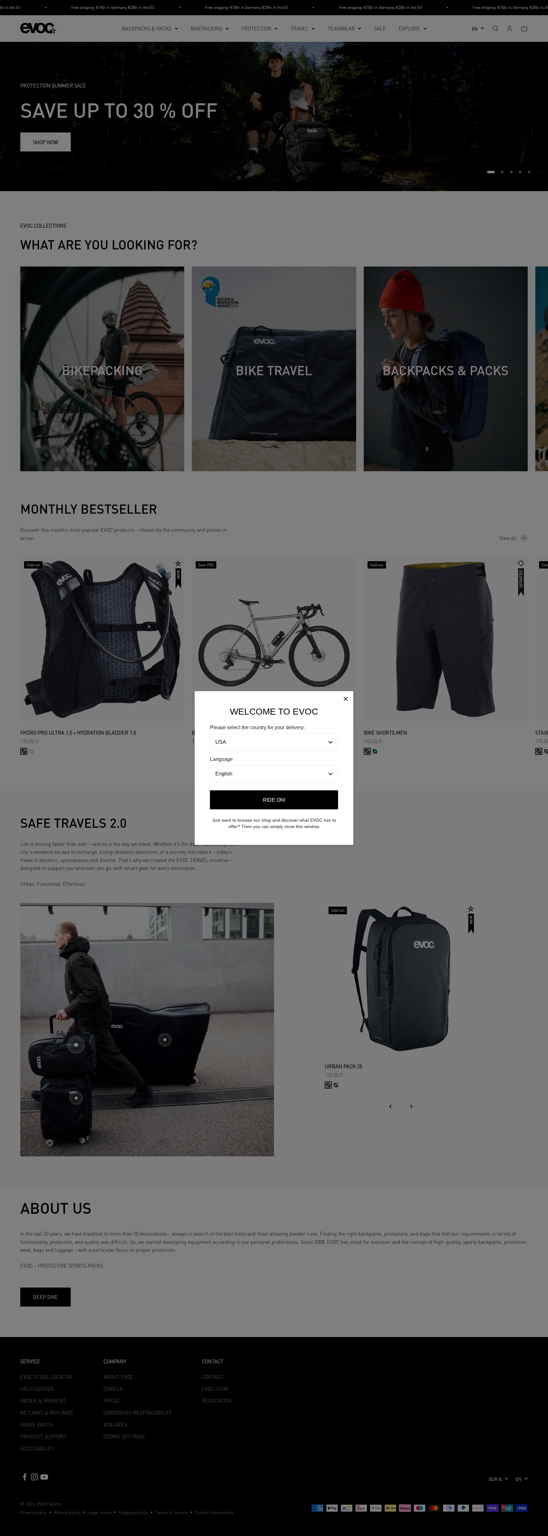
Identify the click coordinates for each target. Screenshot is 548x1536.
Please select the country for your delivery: (257, 727)
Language (221, 759)
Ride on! (274, 800)
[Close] (345, 700)
